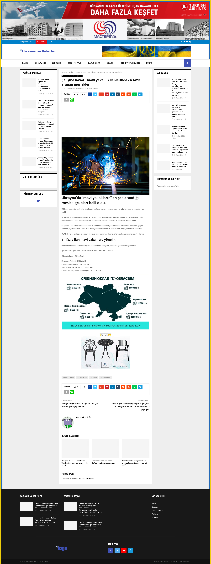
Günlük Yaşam (73, 76)
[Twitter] (117, 550)
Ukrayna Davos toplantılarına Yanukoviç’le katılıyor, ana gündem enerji (75, 463)
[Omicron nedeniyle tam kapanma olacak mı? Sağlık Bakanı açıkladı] (29, 125)
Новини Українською (130, 63)
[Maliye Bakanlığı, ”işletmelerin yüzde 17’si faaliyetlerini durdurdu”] (163, 129)
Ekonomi (64, 76)
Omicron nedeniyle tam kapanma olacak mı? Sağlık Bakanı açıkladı (45, 125)
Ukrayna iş (93, 377)
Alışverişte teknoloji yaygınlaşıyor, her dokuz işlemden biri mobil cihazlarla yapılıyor (130, 406)
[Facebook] (110, 550)
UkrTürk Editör (70, 88)
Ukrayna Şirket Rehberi (161, 562)
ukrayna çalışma (68, 377)
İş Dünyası (56, 63)
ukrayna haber (82, 377)
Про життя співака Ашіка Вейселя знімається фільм (103, 461)
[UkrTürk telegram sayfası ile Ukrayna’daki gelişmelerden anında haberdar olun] (29, 82)
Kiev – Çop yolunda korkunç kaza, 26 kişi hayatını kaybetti (180, 164)
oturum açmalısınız (86, 478)
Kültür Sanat (94, 63)
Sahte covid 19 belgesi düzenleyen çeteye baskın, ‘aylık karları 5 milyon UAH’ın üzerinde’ (45, 143)
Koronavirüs (40, 63)
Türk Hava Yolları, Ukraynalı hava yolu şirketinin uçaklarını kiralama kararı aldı (180, 149)
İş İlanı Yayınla (184, 562)
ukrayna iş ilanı (105, 377)
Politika (155, 514)
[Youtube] (124, 550)
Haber (25, 63)
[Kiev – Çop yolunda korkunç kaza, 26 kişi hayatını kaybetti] (163, 165)
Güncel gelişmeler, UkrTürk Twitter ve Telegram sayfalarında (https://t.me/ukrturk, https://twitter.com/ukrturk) (180, 87)
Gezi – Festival (74, 63)
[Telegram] (130, 550)
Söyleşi (110, 63)
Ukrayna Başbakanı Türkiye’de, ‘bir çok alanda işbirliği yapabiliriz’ (80, 405)
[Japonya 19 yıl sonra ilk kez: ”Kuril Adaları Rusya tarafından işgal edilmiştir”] (29, 161)
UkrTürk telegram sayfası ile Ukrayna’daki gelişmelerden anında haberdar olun (44, 85)
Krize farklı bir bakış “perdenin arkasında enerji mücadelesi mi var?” (134, 463)
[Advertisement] (105, 121)
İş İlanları (174, 562)
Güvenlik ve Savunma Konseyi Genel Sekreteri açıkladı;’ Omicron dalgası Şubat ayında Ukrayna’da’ (45, 106)
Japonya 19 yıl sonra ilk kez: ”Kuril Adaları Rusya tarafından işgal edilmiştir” (45, 161)
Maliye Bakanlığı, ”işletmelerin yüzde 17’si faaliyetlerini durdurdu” (179, 129)
